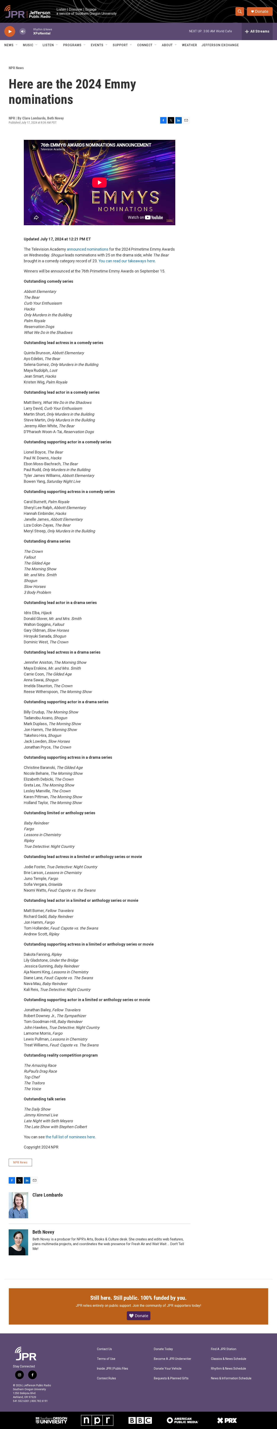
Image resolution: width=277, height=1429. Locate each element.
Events (97, 45)
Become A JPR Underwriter (172, 1358)
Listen (48, 45)
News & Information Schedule (231, 1378)
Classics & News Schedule (228, 1358)
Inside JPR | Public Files (112, 1368)
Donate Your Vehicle (168, 1368)
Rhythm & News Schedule (228, 1368)
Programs (72, 45)
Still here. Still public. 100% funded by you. (138, 1298)
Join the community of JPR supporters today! (166, 1305)
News (9, 45)
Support (120, 45)
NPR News (16, 68)
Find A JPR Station (223, 1349)
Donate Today (163, 1349)
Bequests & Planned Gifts (171, 1378)
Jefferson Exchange (220, 45)
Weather (189, 45)
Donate (261, 11)
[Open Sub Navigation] (17, 45)
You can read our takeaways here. (127, 261)
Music (28, 45)
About (167, 45)
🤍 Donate (138, 1315)
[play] (9, 31)
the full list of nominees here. (71, 1137)
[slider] (29, 31)
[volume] (22, 31)
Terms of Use (106, 1358)
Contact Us (104, 1349)
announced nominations (87, 249)
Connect (145, 45)
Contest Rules (106, 1378)
